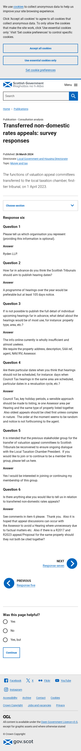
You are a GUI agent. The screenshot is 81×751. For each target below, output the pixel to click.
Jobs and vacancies (39, 705)
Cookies (55, 697)
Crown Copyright (13, 705)
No (12, 630)
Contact (41, 697)
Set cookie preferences (41, 70)
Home (6, 108)
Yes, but (16, 640)
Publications (21, 108)
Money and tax (19, 163)
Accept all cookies (40, 48)
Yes (13, 621)
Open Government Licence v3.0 (59, 721)
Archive (26, 697)
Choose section (15, 205)
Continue (11, 652)
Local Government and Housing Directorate (42, 158)
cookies (18, 6)
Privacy (60, 705)
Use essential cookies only (40, 60)
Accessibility (10, 697)
